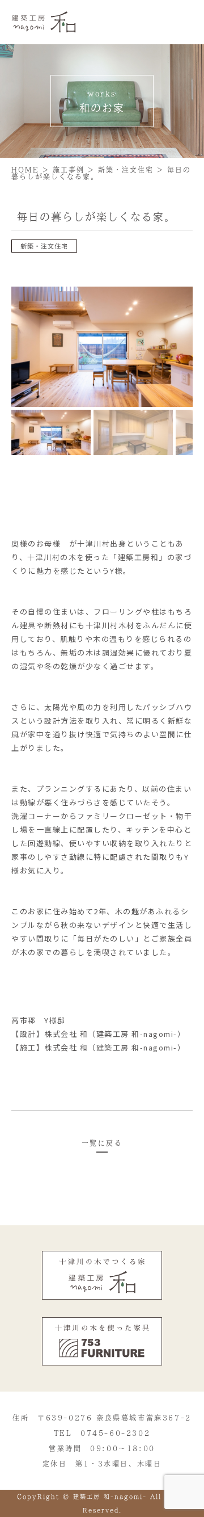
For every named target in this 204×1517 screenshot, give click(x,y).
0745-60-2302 (115, 1433)
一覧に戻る (102, 1143)
